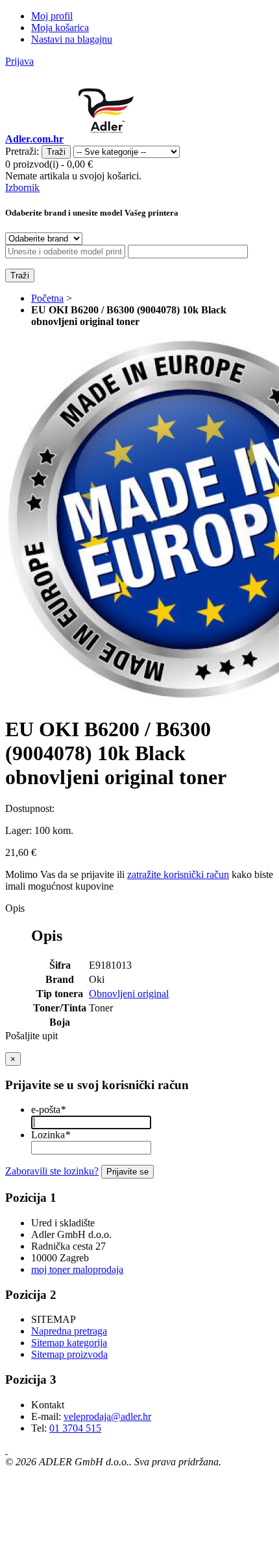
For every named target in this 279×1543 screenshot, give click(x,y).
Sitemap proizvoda (69, 1354)
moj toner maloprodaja (77, 1269)
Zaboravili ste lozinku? (52, 1171)
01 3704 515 (75, 1428)
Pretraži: (22, 151)
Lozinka (50, 1134)
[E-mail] (6, 1450)
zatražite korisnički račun (178, 874)
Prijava (19, 61)
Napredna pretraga (69, 1330)
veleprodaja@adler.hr (107, 1416)
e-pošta (48, 1109)
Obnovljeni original (129, 993)
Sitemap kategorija (69, 1342)
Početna (47, 298)
